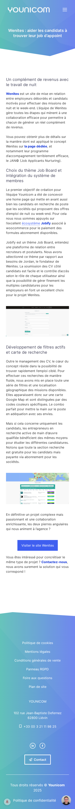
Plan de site (37, 687)
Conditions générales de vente (37, 660)
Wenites (13, 94)
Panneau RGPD (37, 669)
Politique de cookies (37, 643)
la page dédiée (35, 146)
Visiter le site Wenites (37, 545)
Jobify (46, 223)
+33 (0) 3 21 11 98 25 (40, 726)
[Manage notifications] (7, 802)
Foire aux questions (37, 678)
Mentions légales (37, 652)
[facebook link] (42, 746)
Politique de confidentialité (34, 800)
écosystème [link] (31, 223)
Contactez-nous (54, 562)
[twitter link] (33, 746)
